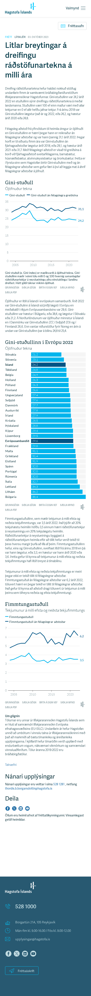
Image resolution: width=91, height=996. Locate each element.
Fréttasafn (76, 26)
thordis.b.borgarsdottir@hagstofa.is (28, 788)
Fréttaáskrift (26, 971)
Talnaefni (11, 765)
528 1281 (59, 784)
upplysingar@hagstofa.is (32, 939)
